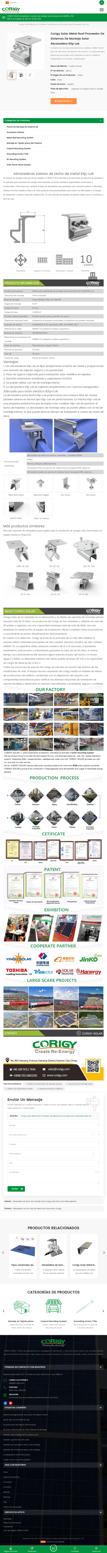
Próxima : (8, 1208)
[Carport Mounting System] (22, 1306)
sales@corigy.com (16, 1383)
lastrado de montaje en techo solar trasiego (21, 1445)
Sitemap (6, 1497)
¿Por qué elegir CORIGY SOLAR (15, 1530)
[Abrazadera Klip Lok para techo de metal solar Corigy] (84, 1248)
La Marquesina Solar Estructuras (16, 1455)
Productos (7, 1482)
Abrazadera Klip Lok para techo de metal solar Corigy (84, 1265)
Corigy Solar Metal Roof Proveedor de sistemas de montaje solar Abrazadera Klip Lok (56, 1116)
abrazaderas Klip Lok (23, 366)
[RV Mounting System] (85, 1306)
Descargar (7, 1519)
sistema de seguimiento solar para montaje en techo (25, 1415)
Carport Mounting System (19, 148)
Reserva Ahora (65, 101)
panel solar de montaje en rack (16, 1420)
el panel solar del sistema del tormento (19, 1425)
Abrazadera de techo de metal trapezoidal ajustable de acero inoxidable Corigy (23, 1265)
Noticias (6, 1492)
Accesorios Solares (15, 132)
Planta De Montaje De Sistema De (22, 127)
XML (5, 1502)
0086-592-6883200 (17, 1390)
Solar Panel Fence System (19, 164)
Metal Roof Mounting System (20, 137)
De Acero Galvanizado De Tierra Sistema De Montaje (25, 1430)
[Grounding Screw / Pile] (53, 1306)
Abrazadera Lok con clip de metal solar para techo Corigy (37, 1208)
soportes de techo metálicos (51, 1088)
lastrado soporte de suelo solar (16, 1440)
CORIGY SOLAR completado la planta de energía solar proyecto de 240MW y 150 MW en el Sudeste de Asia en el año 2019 (40, 17)
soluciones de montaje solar (80, 1084)
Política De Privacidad (12, 1507)
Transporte (7, 1526)
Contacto (7, 1487)
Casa (5, 1472)
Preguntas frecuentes (12, 1522)
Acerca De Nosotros (11, 1477)
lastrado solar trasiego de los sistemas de (20, 1435)
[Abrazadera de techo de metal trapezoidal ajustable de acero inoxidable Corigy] (23, 1248)
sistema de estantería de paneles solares (45, 1084)
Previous (3, 1252)
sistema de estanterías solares (20, 1088)
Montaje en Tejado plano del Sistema (24, 143)
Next (104, 1252)
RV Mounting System (16, 159)
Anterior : (8, 1201)
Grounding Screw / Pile (17, 154)
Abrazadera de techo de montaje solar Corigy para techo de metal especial (44, 1201)
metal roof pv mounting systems (17, 1459)
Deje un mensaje (53, 1548)
